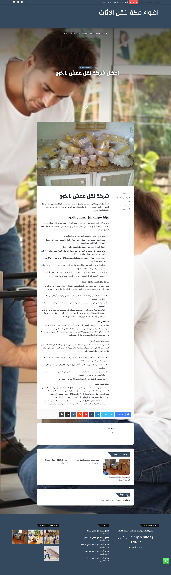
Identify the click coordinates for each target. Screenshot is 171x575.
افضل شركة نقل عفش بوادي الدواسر (95, 544)
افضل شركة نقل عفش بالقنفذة (117, 2)
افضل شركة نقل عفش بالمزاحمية (96, 537)
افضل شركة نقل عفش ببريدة (119, 477)
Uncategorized (92, 33)
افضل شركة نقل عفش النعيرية (56, 460)
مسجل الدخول (115, 500)
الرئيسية (102, 33)
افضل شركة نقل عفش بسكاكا (97, 558)
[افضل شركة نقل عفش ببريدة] (116, 467)
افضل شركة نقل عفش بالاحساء (87, 460)
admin (124, 193)
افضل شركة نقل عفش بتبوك (98, 531)
